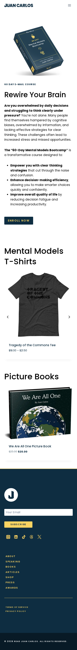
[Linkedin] (16, 537)
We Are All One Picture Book (30, 446)
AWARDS (12, 587)
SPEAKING (13, 561)
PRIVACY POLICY (16, 611)
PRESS (10, 582)
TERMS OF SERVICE (17, 607)
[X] (39, 537)
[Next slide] (69, 317)
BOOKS (11, 566)
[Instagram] (8, 537)
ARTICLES (13, 572)
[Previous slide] (8, 317)
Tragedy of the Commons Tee (32, 345)
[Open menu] (69, 5)
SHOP (10, 577)
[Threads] (32, 537)
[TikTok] (24, 537)
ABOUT (11, 556)
